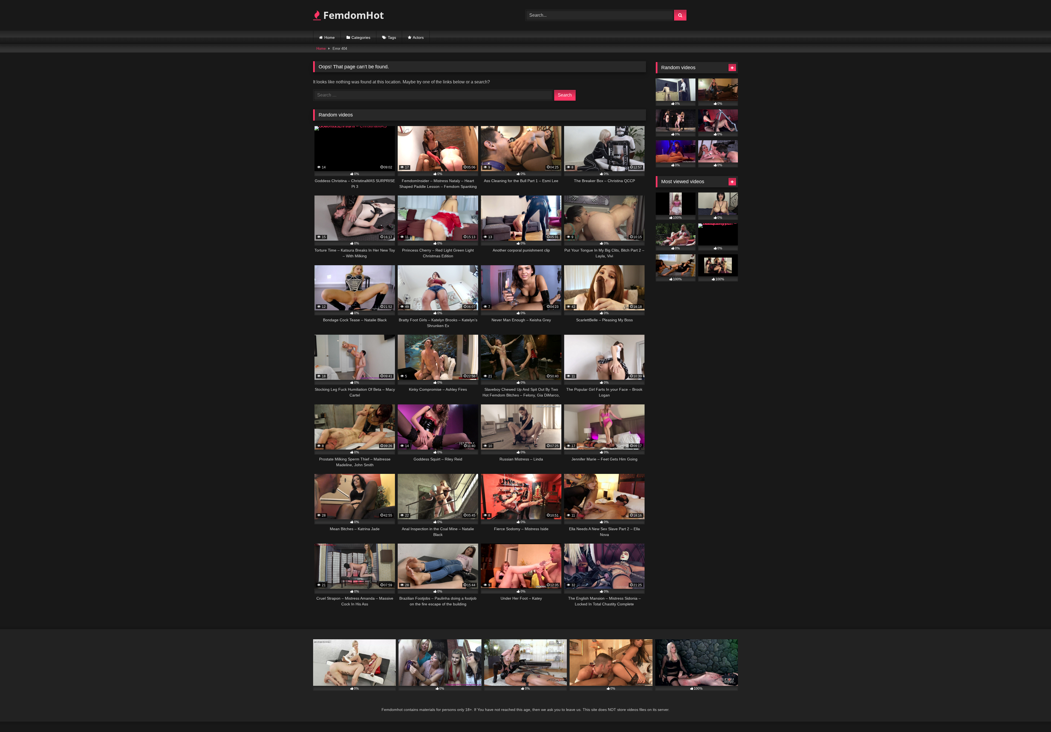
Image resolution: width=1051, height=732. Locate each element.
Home (329, 37)
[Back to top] (1034, 715)
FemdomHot (352, 15)
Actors (418, 37)
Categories (360, 37)
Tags (392, 37)
